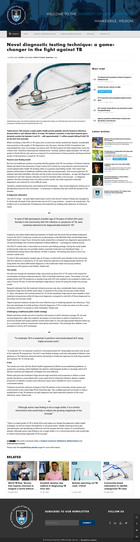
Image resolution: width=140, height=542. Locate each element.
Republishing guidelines (88, 540)
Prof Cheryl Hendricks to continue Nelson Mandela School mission (116, 177)
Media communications (71, 34)
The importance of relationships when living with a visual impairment (118, 152)
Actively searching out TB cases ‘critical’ (85, 484)
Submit (87, 523)
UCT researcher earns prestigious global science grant (114, 99)
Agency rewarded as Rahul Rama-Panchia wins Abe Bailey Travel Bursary (114, 120)
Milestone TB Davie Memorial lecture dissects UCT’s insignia (117, 139)
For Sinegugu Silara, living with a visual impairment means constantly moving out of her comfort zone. (118, 155)
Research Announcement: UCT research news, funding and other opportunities (117, 192)
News (26, 34)
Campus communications (45, 34)
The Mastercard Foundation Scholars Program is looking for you (114, 78)
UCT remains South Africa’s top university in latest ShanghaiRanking (115, 109)
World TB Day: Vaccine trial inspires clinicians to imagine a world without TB (21, 486)
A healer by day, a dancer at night (109, 87)
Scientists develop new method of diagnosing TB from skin (53, 486)
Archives (90, 34)
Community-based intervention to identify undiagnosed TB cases (115, 486)
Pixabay (42, 57)
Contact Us (105, 34)
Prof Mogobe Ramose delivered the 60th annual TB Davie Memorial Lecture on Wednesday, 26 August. (118, 143)
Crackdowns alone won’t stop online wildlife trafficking (117, 165)
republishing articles (29, 447)
